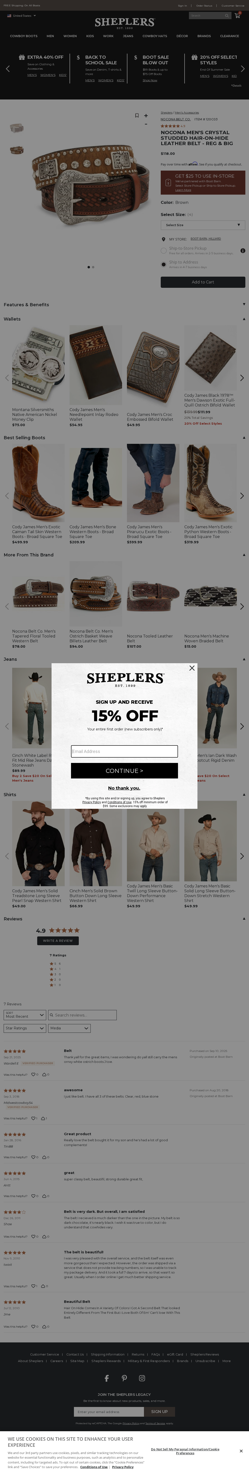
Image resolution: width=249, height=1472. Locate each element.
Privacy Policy (122, 1467)
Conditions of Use (94, 1467)
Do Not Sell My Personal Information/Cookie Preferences (185, 1451)
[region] (124, 1451)
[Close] (241, 1451)
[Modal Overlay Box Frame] (124, 736)
